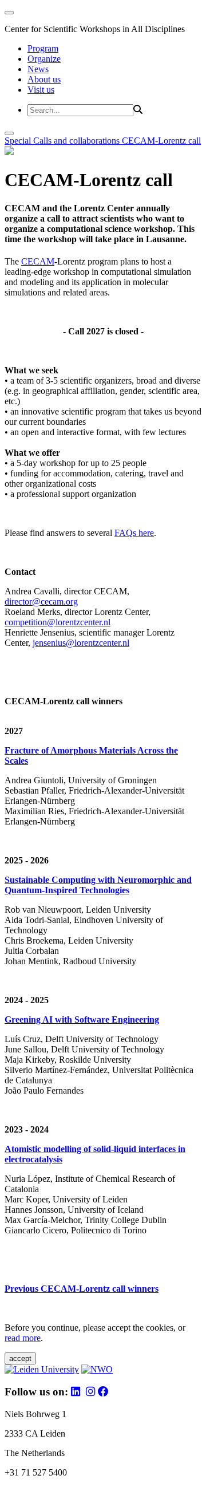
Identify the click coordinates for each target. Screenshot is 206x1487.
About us (44, 79)
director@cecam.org (41, 601)
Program (42, 48)
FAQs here (134, 533)
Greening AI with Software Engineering (82, 1019)
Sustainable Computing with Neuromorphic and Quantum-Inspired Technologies (98, 885)
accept (20, 1358)
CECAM (37, 261)
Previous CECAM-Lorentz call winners (82, 1288)
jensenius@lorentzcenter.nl (81, 643)
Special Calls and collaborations (63, 140)
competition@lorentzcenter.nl (57, 622)
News (38, 69)
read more (23, 1338)
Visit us (40, 89)
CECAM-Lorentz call (161, 140)
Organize (44, 59)
